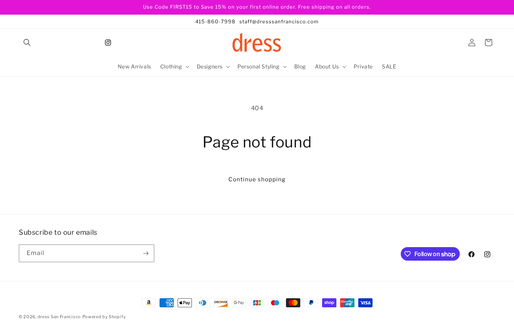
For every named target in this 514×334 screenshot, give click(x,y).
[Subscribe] (145, 253)
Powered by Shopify (104, 316)
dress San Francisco (59, 316)
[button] (27, 42)
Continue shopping (257, 179)
